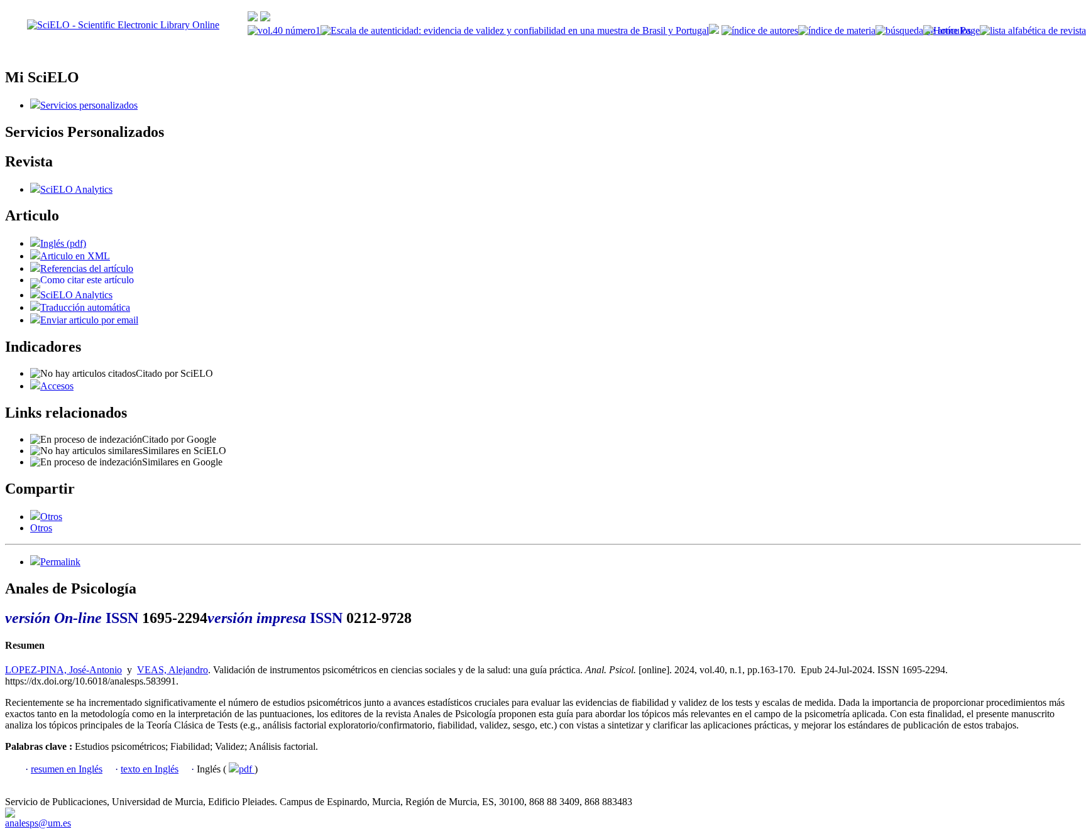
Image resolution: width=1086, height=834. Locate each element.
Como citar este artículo (87, 279)
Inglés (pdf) (63, 243)
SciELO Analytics (76, 189)
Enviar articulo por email (89, 320)
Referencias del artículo (86, 268)
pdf (247, 769)
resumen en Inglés (66, 769)
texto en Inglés (149, 769)
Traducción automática (85, 307)
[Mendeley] (35, 516)
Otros (51, 516)
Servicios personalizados (89, 105)
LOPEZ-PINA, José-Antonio (63, 669)
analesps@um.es (38, 823)
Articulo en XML (75, 256)
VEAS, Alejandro (172, 669)
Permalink (60, 561)
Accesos (57, 386)
